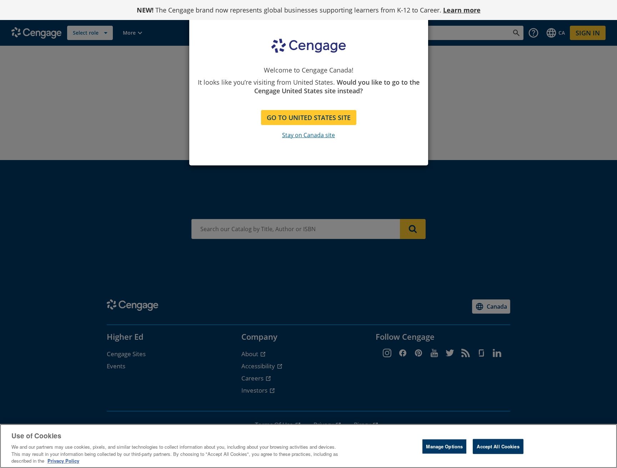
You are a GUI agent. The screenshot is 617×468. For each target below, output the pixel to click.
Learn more (462, 10)
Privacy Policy (63, 460)
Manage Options (444, 446)
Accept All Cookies (498, 446)
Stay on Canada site (308, 135)
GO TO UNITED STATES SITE (309, 117)
